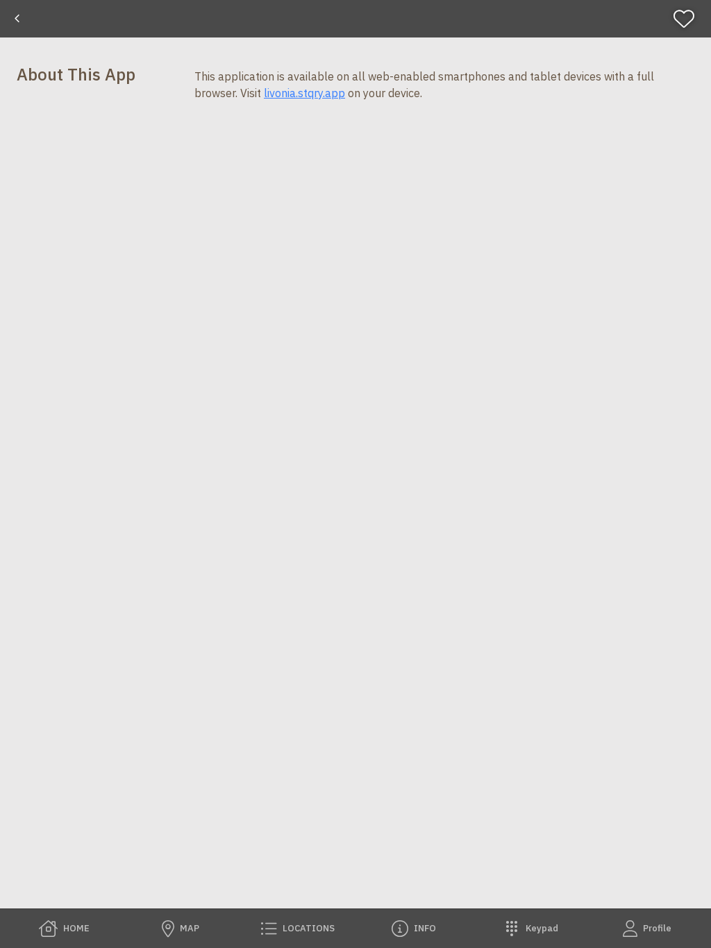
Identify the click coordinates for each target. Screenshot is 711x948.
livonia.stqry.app (304, 93)
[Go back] (17, 18)
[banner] (355, 18)
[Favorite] (690, 19)
